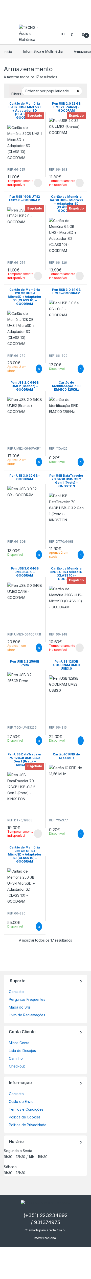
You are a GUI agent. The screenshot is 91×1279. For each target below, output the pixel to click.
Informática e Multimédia (43, 51)
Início (8, 51)
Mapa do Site (20, 1007)
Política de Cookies (24, 1117)
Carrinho (16, 1058)
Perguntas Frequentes (27, 999)
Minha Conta (19, 1043)
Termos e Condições (26, 1109)
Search (63, 33)
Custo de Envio (21, 1101)
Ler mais (38, 183)
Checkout (17, 1066)
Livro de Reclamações (27, 1015)
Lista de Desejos (22, 1050)
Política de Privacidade (28, 1125)
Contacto (16, 991)
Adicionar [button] (34, 369)
